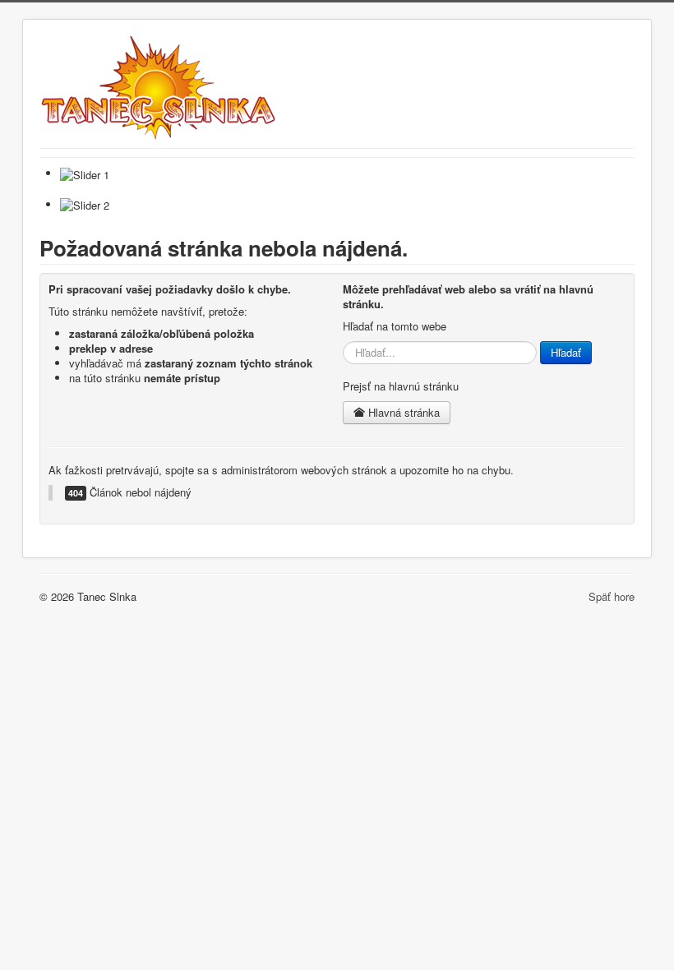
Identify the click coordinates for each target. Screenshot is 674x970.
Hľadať (566, 352)
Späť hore (612, 596)
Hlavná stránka (402, 412)
